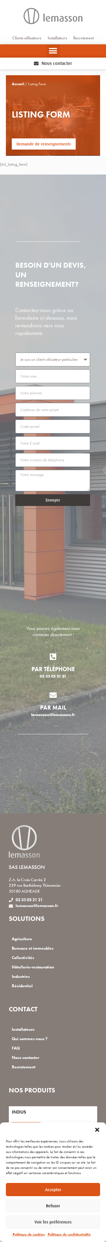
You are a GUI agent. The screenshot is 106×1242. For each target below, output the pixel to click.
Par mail (53, 707)
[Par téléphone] (53, 656)
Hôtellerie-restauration (33, 967)
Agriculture (22, 938)
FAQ (16, 1048)
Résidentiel (22, 985)
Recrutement (83, 38)
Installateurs (57, 38)
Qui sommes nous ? (29, 1038)
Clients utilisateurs (26, 38)
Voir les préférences (53, 1221)
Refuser (53, 1205)
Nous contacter (25, 1057)
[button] (97, 1130)
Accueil (18, 84)
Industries (21, 976)
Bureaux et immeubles (33, 948)
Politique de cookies (29, 1234)
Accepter (53, 1189)
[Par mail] (53, 695)
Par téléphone (53, 669)
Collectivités (23, 957)
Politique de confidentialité (69, 1234)
